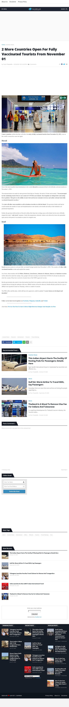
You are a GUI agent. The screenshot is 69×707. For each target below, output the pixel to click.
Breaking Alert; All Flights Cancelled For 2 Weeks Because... (60, 671)
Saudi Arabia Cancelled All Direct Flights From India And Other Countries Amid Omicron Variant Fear (61, 634)
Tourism (28, 337)
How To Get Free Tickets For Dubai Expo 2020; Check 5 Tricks (60, 683)
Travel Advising (35, 337)
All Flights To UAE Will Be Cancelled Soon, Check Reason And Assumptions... (61, 649)
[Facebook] (61, 64)
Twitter (46, 301)
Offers (25, 535)
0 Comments (32, 64)
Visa (51, 535)
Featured (13, 337)
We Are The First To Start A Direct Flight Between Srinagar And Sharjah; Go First (32, 306)
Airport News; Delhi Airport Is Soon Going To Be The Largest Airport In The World (15, 657)
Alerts (30, 379)
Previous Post (6, 470)
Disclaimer (12, 2)
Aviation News (10, 44)
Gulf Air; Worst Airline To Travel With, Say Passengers (46, 383)
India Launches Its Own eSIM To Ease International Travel (27, 583)
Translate (38, 678)
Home (3, 44)
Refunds (31, 535)
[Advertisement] (34, 26)
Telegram (32, 301)
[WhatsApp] (23, 342)
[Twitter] (64, 64)
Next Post (63, 470)
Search (63, 9)
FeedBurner (38, 617)
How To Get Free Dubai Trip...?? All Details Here (60, 660)
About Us (5, 2)
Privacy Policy (22, 2)
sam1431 (12, 695)
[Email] (66, 64)
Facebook (26, 301)
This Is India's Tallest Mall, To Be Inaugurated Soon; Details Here (16, 644)
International (21, 337)
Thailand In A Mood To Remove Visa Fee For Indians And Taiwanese (47, 405)
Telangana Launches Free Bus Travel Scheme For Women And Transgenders (32, 573)
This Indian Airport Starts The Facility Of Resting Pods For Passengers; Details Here (47, 361)
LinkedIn (38, 301)
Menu (5, 9)
